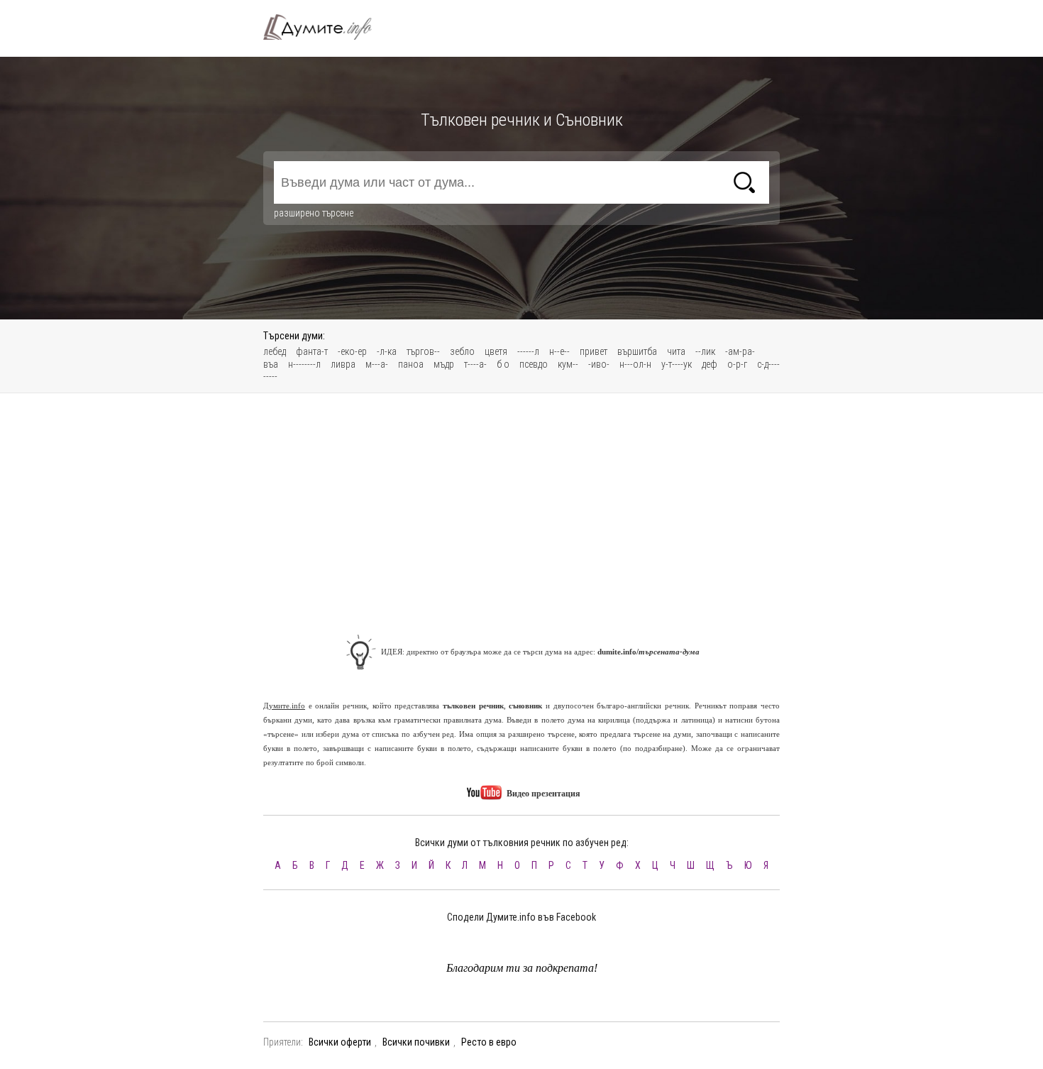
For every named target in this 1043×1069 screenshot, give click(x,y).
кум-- (568, 364)
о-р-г (737, 364)
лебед (274, 351)
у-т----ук (676, 364)
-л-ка (387, 351)
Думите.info (284, 705)
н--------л (304, 364)
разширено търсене (313, 213)
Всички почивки (416, 1042)
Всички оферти (340, 1042)
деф (709, 364)
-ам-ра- (740, 351)
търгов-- (423, 351)
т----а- (475, 364)
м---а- (376, 364)
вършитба (637, 351)
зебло (462, 351)
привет (593, 351)
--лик (705, 351)
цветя (496, 351)
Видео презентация (542, 794)
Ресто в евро (489, 1042)
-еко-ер (352, 351)
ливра (343, 364)
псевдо (533, 364)
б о (503, 364)
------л (528, 351)
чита (676, 351)
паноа (411, 364)
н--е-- (559, 351)
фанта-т (312, 351)
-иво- (598, 364)
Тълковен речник (325, 27)
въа (270, 364)
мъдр (444, 364)
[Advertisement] (521, 506)
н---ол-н (635, 364)
